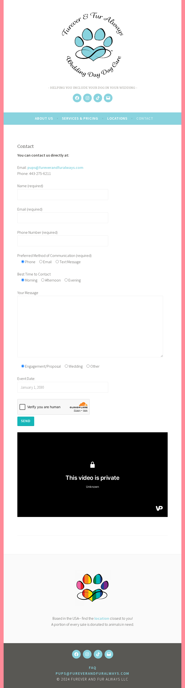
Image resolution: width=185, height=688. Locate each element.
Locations (117, 118)
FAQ (92, 667)
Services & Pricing (80, 118)
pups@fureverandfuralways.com (55, 167)
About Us (44, 118)
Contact (144, 118)
